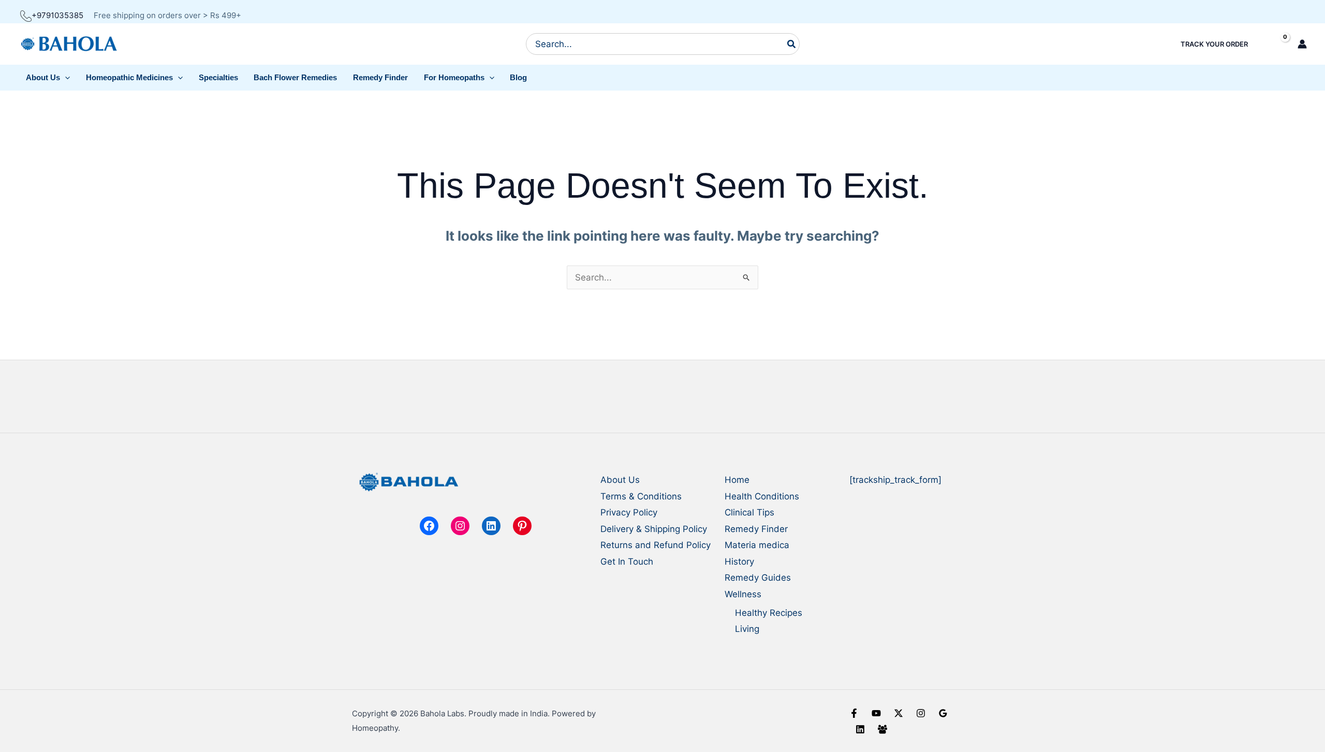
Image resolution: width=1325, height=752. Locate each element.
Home (737, 480)
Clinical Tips (749, 512)
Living (747, 629)
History (739, 561)
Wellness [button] (743, 594)
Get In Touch (626, 561)
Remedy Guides (758, 577)
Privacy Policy (628, 512)
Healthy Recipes (768, 613)
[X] (898, 713)
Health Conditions (762, 496)
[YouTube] (876, 713)
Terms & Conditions (641, 496)
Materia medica (757, 545)
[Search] (792, 44)
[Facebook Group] (882, 729)
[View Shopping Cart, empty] (1276, 44)
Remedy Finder (756, 529)
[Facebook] (854, 713)
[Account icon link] (1302, 44)
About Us (620, 480)
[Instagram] (920, 713)
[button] (48, 78)
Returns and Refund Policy (655, 545)
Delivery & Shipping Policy (653, 529)
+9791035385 (57, 15)
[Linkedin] (860, 729)
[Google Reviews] (943, 713)
